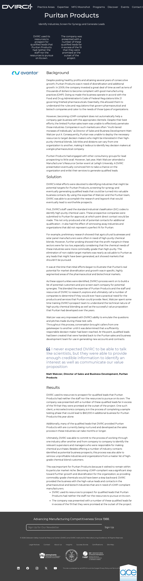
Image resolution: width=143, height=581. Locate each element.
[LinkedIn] (18, 568)
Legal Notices (34, 545)
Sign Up (109, 527)
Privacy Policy (104, 568)
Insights (69, 545)
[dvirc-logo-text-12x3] (17, 6)
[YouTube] (55, 568)
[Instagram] (36, 568)
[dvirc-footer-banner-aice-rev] (128, 572)
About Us (58, 545)
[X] (46, 568)
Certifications (97, 545)
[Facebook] (27, 568)
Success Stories (82, 545)
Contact (47, 545)
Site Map (110, 545)
